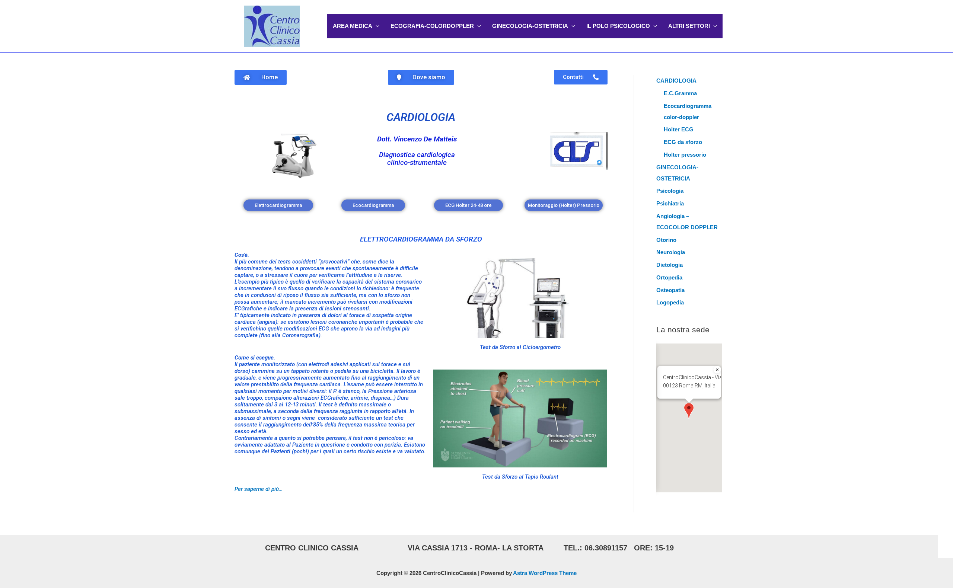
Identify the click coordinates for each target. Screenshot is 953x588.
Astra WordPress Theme (545, 573)
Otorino (666, 240)
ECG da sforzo (683, 142)
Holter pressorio (685, 154)
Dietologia (669, 265)
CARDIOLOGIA (420, 117)
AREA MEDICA (352, 26)
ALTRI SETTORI (689, 26)
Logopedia (670, 302)
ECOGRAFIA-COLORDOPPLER (432, 26)
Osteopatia (670, 290)
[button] (689, 411)
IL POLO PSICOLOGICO (618, 26)
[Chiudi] (717, 369)
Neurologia (670, 252)
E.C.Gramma (680, 93)
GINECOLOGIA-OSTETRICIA (530, 26)
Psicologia (669, 191)
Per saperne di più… (259, 489)
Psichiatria (670, 203)
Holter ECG (679, 129)
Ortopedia (669, 277)
